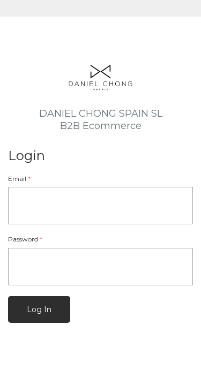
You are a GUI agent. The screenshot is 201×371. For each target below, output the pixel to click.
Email (19, 179)
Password (25, 239)
